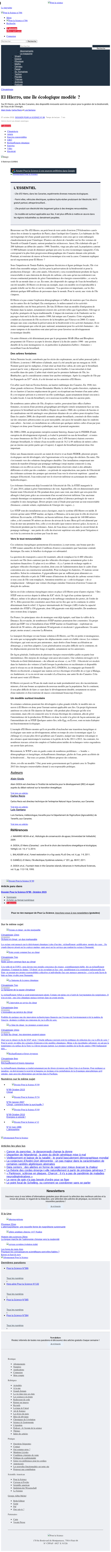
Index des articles (20, 1433)
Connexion (11, 36)
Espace (18, 58)
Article (10, 134)
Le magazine (26, 53)
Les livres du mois (21, 1413)
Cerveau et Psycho (21, 1482)
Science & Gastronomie (23, 1422)
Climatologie (7, 89)
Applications (18, 1369)
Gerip (15, 1503)
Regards (16, 1405)
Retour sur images (21, 1402)
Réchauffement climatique (18, 142)
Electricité (11, 151)
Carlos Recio (17, 110)
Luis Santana (29, 110)
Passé (17, 69)
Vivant (18, 56)
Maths (18, 64)
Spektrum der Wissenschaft (25, 1487)
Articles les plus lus (13, 1145)
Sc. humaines (21, 71)
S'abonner (6, 126)
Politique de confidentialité (24, 1457)
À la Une (6, 1213)
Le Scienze (18, 1490)
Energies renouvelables (17, 137)
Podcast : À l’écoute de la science (27, 1428)
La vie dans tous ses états (24, 1393)
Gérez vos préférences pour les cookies (29, 1460)
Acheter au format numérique (20, 900)
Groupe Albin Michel (17, 1495)
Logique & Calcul (21, 1408)
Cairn (15, 1519)
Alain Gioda (6, 110)
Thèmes (18, 79)
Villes (9, 148)
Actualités (17, 1385)
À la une (17, 1388)
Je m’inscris (55, 1206)
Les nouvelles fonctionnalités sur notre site (31, 1466)
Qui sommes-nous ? (21, 1449)
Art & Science (19, 1410)
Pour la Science (20, 1479)
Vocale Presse (19, 1522)
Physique (19, 61)
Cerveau (18, 66)
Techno (18, 74)
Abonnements (26, 51)
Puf (14, 1506)
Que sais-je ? (18, 1509)
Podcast (18, 84)
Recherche (11, 23)
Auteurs (17, 772)
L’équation (17, 1425)
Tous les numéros (14, 1278)
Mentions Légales (20, 1452)
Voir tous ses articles (19, 793)
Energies (11, 145)
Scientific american (21, 1485)
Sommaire (11, 897)
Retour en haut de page (11, 1254)
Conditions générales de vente (26, 1455)
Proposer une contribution (24, 1469)
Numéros (17, 1366)
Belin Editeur (19, 1500)
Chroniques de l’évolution (24, 1419)
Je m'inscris (55, 1344)
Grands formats (19, 1391)
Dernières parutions (13, 1262)
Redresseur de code (21, 1399)
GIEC (9, 139)
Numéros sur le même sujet (18, 1079)
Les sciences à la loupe (23, 1396)
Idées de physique (21, 1416)
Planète (18, 76)
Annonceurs (18, 1463)
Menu (9, 17)
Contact (16, 1446)
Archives (19, 82)
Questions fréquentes (22, 1443)
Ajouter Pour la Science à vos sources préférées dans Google (45, 171)
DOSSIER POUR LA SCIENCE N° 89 (30, 117)
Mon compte (18, 1375)
